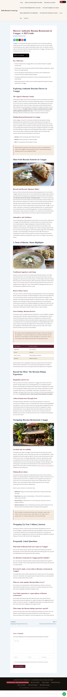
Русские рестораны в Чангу (49, 13)
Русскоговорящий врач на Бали (30, 7)
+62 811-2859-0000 (47, 693)
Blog (61, 13)
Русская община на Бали (51, 7)
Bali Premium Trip (25, 693)
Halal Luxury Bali (45, 682)
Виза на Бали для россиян (33, 2)
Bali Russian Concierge (9, 10)
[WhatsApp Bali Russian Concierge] (64, 694)
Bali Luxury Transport (35, 682)
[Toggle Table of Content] (26, 55)
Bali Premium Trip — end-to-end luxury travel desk (17, 682)
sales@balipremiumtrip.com (57, 693)
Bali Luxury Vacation (22, 685)
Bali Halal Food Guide (55, 682)
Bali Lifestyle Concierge (44, 685)
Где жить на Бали (49, 2)
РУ (64, 1)
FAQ (21, 18)
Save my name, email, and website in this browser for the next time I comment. (31, 662)
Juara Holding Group (25, 687)
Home (21, 2)
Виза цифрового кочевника (29, 13)
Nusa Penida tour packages (45, 465)
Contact (26, 18)
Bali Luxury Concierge (32, 685)
